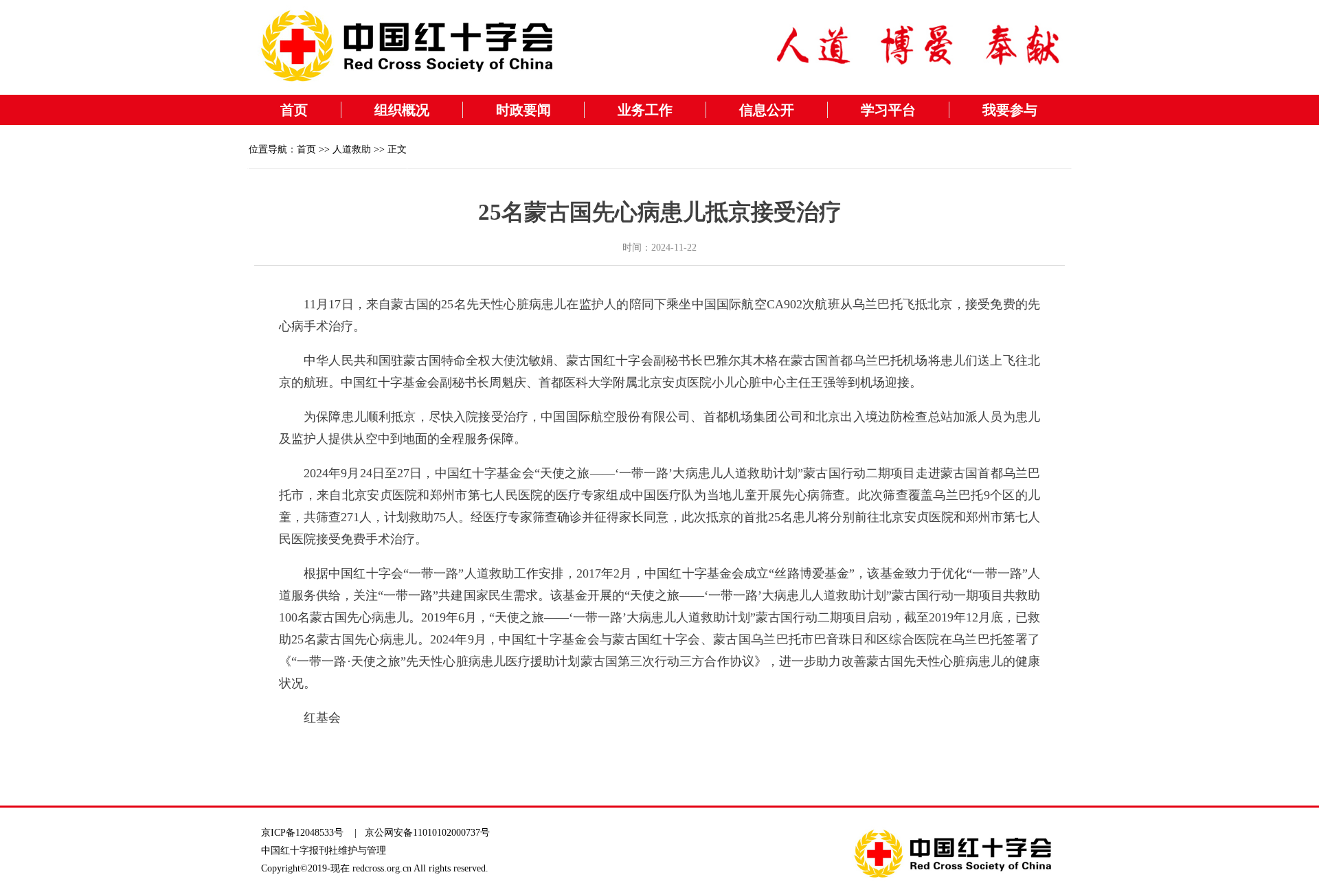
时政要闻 (523, 109)
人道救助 (351, 149)
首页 (294, 109)
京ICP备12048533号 (302, 833)
